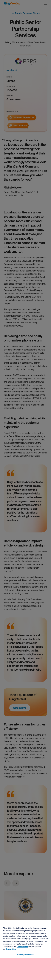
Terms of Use (11, 949)
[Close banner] (45, 923)
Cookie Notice (22, 947)
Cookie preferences (25, 955)
